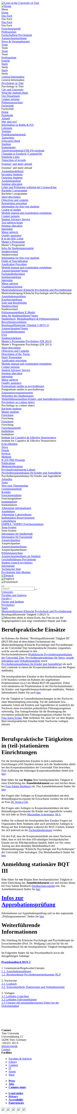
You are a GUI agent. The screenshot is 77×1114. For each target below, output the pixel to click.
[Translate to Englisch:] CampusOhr (21, 153)
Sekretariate (8, 565)
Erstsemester (8, 147)
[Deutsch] (7, 575)
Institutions (7, 431)
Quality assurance (11, 235)
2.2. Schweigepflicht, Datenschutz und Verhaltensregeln (33, 987)
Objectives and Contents (15, 350)
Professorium (8, 31)
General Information (12, 76)
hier (38, 692)
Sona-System (8, 527)
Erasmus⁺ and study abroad (16, 163)
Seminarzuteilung (11, 277)
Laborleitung (8, 520)
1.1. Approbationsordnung (16, 971)
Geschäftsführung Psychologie (18, 559)
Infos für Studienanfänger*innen (19, 315)
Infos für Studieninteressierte (17, 248)
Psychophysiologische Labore (18, 469)
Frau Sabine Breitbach (18, 786)
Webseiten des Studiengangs (17, 395)
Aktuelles (6, 479)
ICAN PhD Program (13, 459)
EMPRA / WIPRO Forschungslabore (22, 524)
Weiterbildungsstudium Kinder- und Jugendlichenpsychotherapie (37, 399)
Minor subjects (9, 232)
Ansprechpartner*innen (14, 270)
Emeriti (5, 60)
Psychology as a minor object (18, 402)
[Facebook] (4, 1110)
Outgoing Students (12, 177)
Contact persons (10, 99)
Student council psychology (17, 562)
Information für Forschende (16, 536)
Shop (12, 1074)
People (5, 450)
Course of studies (11, 209)
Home (4, 12)
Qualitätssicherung (11, 286)
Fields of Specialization (14, 261)
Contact (5, 1049)
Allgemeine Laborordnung (16, 514)
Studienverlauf (9, 251)
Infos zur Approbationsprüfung (28, 901)
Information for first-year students (20, 206)
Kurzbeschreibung (11, 299)
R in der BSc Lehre (12, 238)
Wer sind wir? (9, 121)
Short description (11, 196)
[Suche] (2, 586)
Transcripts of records (13, 160)
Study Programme (11, 357)
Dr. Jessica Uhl (19, 802)
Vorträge (6, 131)
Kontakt (6, 492)
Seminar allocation (11, 184)
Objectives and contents (14, 200)
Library (13, 1061)
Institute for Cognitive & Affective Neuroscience (28, 437)
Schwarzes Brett (10, 140)
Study (4, 63)
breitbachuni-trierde (43, 885)
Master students (10, 411)
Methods (6, 456)
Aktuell (5, 118)
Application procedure (14, 360)
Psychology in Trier (12, 83)
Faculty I (6, 598)
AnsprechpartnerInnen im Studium (20, 556)
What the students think (14, 92)
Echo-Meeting (9, 443)
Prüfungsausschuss (12, 102)
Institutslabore (9, 501)
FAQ (4, 334)
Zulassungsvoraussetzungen (17, 392)
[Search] (36, 589)
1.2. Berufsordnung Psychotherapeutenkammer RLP (31, 974)
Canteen (13, 1065)
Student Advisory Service (15, 219)
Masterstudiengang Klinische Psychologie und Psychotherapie (36, 289)
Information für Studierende (17, 533)
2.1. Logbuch (9, 983)
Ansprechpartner (10, 540)
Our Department (10, 95)
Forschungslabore (11, 495)
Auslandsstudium (11, 180)
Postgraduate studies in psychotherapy (22, 386)
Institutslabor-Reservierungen (18, 517)
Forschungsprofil (11, 28)
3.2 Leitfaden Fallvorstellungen (19, 999)
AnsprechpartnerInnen (14, 38)
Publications (8, 463)
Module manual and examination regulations (26, 212)
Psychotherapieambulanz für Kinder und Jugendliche (31, 472)
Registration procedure (14, 203)
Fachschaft (7, 105)
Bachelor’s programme (14, 190)
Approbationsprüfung (13, 296)
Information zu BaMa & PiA (17, 124)
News (4, 447)
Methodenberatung (12, 466)
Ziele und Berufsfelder (14, 302)
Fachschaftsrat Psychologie (16, 35)
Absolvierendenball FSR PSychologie (22, 150)
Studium (6, 144)
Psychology (8, 604)
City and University (12, 89)
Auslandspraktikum (12, 171)
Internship (7, 228)
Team (4, 44)
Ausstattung (8, 511)
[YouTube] (14, 1110)
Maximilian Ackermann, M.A (44, 814)
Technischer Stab (11, 569)
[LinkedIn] (24, 1110)
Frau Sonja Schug (11, 717)
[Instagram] (19, 1110)
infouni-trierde (9, 1046)
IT (10, 1068)
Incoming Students (12, 174)
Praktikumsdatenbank (13, 134)
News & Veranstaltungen (15, 41)
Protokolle (7, 115)
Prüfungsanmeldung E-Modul (18, 312)
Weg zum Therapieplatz (14, 485)
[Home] (6, 6)
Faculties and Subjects (14, 595)
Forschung (7, 415)
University (7, 592)
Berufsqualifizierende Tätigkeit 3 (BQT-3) (25, 325)
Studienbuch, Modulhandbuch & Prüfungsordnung (30, 318)
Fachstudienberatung (13, 273)
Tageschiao (7, 137)
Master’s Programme (13, 241)
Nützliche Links (10, 156)
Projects (5, 453)
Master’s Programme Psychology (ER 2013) (26, 341)
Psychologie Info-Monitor (16, 572)
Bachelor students (11, 408)
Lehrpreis (6, 128)
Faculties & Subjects (20, 1058)
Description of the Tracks (15, 354)
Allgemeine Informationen (16, 508)
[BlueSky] (9, 1110)
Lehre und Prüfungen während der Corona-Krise (29, 187)
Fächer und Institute (12, 601)
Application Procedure (14, 264)
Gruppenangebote (11, 488)
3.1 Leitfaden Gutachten (15, 996)
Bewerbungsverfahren (14, 322)
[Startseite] (20, 2)
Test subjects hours (12, 222)
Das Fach (6, 15)
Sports (12, 1071)
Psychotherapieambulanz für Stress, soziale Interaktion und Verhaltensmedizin (37, 659)
